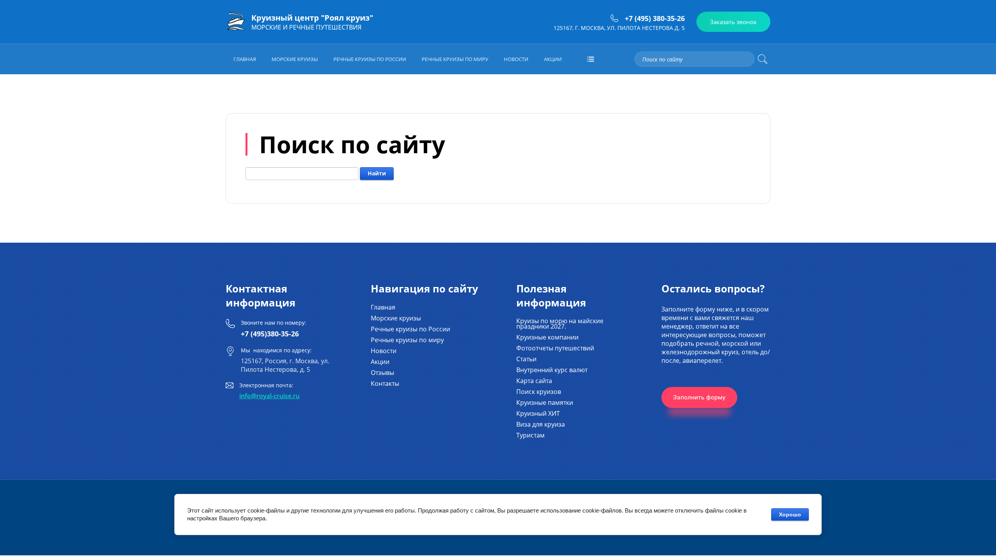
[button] (733, 22)
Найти (377, 173)
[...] (590, 59)
